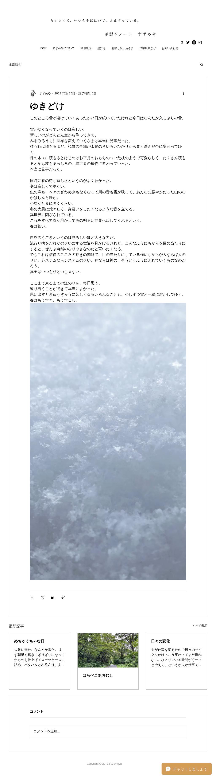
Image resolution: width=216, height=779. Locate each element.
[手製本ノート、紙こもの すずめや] (200, 42)
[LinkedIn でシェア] (53, 597)
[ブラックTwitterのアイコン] (188, 42)
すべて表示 (199, 625)
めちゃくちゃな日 (29, 641)
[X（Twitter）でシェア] (42, 597)
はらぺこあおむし (98, 675)
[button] (202, 64)
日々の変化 (160, 641)
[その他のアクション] (183, 93)
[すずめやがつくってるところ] (194, 42)
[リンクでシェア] (63, 597)
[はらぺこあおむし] (108, 650)
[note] (182, 42)
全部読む (15, 64)
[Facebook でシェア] (32, 597)
